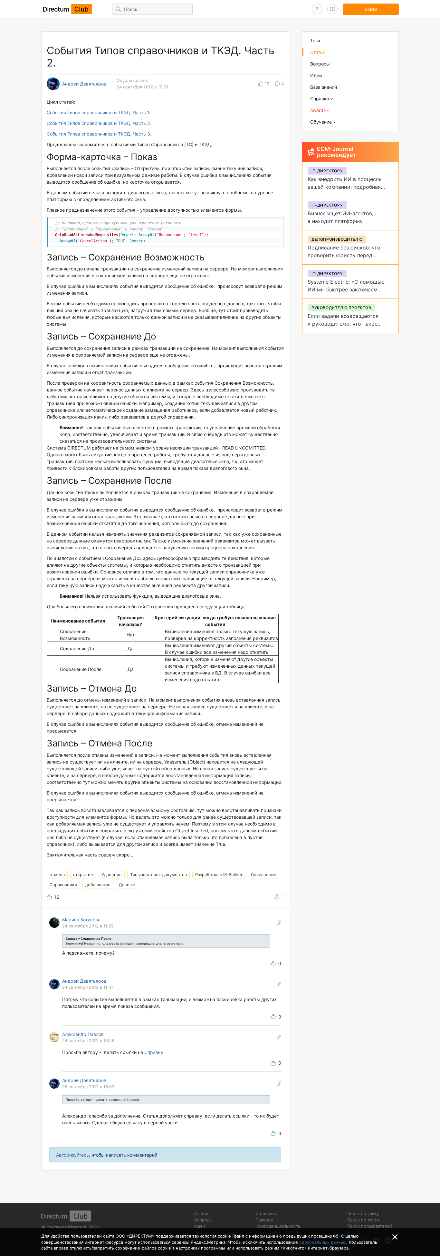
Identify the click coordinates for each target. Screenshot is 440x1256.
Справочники (63, 884)
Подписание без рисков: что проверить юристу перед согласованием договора (344, 255)
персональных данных (322, 1242)
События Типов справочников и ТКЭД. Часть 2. (99, 123)
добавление (97, 884)
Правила (264, 1219)
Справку (153, 1052)
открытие (83, 874)
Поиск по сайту (363, 1213)
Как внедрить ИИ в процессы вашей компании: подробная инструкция (345, 187)
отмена (57, 874)
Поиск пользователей (369, 1226)
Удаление (111, 874)
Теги (315, 40)
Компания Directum (66, 1227)
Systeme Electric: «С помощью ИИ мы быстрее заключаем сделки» (346, 289)
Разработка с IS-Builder (219, 874)
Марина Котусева (81, 919)
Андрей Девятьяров (84, 84)
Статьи (317, 52)
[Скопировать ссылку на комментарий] (279, 922)
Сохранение (263, 874)
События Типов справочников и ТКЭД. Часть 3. (99, 134)
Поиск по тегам (363, 1219)
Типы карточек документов (158, 874)
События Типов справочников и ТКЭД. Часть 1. (98, 112)
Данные (127, 884)
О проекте (266, 1213)
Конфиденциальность (277, 1226)
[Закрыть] (395, 1237)
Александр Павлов (83, 1034)
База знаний (323, 87)
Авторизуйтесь (72, 1155)
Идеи (316, 75)
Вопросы (320, 63)
